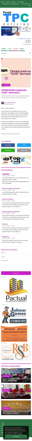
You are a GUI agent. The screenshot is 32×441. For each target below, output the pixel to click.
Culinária (15, 49)
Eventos (13, 2)
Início (2, 2)
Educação (4, 50)
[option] (16, 31)
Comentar (16, 273)
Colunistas (20, 2)
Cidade (3, 49)
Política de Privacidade (19, 431)
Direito (22, 49)
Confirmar (16, 436)
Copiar (24, 150)
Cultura (9, 49)
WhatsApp (8, 150)
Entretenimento (13, 50)
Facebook (8, 145)
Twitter (24, 145)
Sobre (7, 2)
